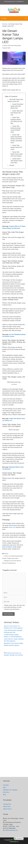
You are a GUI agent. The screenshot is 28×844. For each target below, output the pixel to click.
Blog (4, 794)
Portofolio (6, 785)
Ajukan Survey (7, 809)
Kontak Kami (6, 806)
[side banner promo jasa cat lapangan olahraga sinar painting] (14, 655)
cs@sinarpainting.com (11, 830)
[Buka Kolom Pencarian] (25, 18)
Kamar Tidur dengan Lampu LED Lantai (16, 147)
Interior (6, 553)
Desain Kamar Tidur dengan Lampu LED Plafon (16, 160)
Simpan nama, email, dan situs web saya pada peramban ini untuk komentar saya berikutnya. (14, 607)
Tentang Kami (7, 804)
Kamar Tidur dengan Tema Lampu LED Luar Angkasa (17, 154)
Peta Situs (6, 792)
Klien (4, 787)
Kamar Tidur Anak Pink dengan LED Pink (17, 112)
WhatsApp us (21, 1)
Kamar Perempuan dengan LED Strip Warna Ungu (17, 106)
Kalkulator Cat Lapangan (10, 790)
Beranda (4, 24)
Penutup (11, 165)
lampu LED (12, 527)
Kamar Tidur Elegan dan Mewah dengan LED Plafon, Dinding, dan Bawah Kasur (16, 138)
